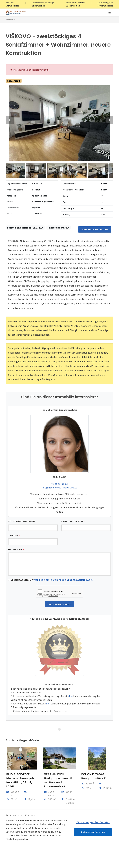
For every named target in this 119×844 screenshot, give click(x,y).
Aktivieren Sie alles (93, 832)
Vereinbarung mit (53, 580)
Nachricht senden (60, 604)
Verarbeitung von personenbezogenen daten (63, 580)
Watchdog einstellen (95, 229)
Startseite (10, 19)
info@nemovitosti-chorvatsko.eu (59, 487)
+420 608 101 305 (59, 483)
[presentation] (3, 779)
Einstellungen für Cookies (93, 822)
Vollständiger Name (22, 521)
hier (71, 696)
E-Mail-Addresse (73, 521)
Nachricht (16, 549)
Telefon (14, 535)
